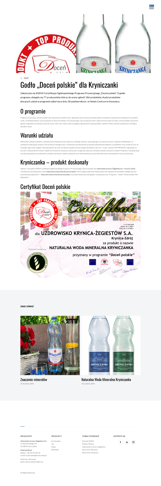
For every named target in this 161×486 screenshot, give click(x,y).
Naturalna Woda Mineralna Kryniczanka (106, 379)
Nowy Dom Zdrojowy (90, 453)
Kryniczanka (56, 441)
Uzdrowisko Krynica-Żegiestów (93, 447)
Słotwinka (55, 450)
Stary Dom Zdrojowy (90, 450)
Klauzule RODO (88, 441)
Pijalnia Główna (88, 444)
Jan (52, 444)
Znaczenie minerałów (33, 379)
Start (26, 78)
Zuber (53, 447)
